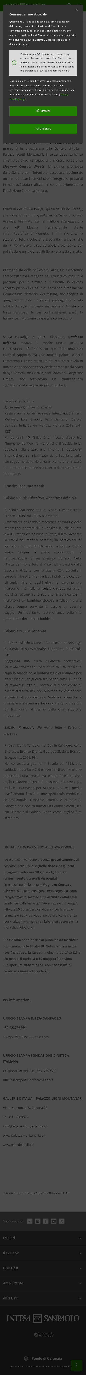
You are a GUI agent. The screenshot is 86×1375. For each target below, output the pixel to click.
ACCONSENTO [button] (43, 128)
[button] (76, 9)
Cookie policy (17, 99)
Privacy (64, 94)
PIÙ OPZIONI (43, 111)
